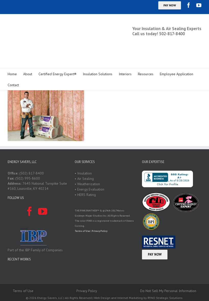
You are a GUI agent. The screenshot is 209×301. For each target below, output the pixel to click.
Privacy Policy (99, 211)
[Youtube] (198, 5)
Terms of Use (82, 211)
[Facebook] (188, 5)
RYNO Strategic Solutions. (165, 278)
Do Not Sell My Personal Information (168, 271)
